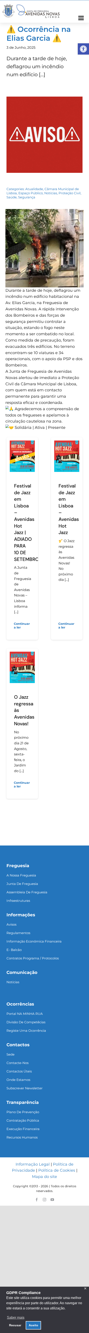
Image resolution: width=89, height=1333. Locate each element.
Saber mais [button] (15, 1317)
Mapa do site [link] (44, 1176)
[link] (83, 49)
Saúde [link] (11, 197)
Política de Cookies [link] (56, 1170)
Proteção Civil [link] (70, 193)
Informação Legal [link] (33, 1164)
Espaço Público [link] (30, 193)
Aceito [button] (33, 1325)
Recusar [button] (15, 1325)
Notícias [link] (50, 193)
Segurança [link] (26, 197)
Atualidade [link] (34, 189)
